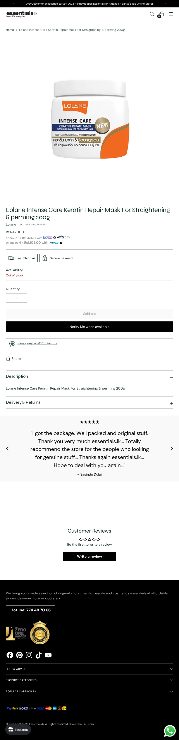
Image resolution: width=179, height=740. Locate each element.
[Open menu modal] (170, 14)
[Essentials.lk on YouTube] (48, 656)
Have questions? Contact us (37, 343)
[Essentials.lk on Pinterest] (19, 656)
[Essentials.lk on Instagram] (29, 656)
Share (16, 358)
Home (10, 30)
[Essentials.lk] (22, 14)
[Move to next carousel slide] (171, 448)
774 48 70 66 (38, 610)
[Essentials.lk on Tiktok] (39, 656)
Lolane (11, 224)
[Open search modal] (152, 14)
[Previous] (14, 3)
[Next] (165, 3)
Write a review (89, 556)
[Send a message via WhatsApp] (170, 731)
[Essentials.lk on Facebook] (10, 656)
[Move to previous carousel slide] (7, 448)
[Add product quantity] (10, 298)
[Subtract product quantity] (23, 298)
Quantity (13, 289)
